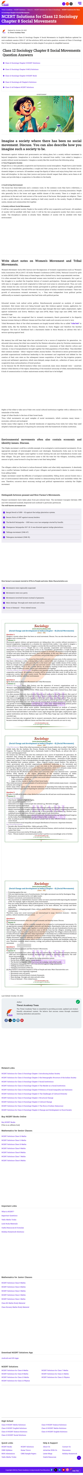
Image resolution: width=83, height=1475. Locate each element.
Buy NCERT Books (8, 1122)
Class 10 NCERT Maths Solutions (54, 1428)
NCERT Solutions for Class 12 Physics (16, 1381)
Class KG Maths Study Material (13, 1303)
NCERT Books (7, 1447)
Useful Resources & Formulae (13, 1228)
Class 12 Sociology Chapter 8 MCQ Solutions (21, 69)
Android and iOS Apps (10, 1358)
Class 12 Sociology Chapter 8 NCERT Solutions (22, 63)
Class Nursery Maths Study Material (15, 1307)
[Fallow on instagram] (18, 1020)
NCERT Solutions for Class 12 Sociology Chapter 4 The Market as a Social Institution (33, 1086)
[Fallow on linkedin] (14, 1020)
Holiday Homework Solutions (13, 1232)
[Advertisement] (41, 238)
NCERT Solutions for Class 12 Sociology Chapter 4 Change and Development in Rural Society (37, 1110)
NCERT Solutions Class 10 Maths (14, 1144)
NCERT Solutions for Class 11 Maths (55, 1374)
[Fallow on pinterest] (22, 1020)
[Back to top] (79, 1458)
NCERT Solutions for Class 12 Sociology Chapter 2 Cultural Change (27, 1102)
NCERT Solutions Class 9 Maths (14, 1148)
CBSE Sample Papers (28, 1453)
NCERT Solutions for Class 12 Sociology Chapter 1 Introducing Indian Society (31, 1073)
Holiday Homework (69, 1453)
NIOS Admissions (8, 1453)
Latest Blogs (47, 1453)
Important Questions (9, 1215)
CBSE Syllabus (7, 1450)
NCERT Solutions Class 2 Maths (14, 1295)
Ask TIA (75, 1471)
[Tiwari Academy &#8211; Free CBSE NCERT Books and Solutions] (5, 3)
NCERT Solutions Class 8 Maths (14, 1152)
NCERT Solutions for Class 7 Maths (55, 1370)
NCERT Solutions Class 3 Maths (14, 1291)
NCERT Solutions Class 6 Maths (14, 1160)
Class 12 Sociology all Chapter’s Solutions (20, 82)
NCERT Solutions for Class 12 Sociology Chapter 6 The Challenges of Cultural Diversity (34, 1094)
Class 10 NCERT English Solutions (54, 1432)
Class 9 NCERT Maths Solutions (14, 1425)
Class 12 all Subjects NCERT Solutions (19, 87)
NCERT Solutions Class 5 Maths (14, 1283)
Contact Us (66, 1447)
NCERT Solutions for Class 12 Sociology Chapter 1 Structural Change (27, 1098)
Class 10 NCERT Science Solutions (14, 1432)
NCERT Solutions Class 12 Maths (14, 1136)
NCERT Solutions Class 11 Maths (14, 1140)
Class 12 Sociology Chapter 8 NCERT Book (21, 76)
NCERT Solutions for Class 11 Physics (56, 1377)
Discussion (66, 1450)
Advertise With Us (50, 1450)
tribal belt (75, 323)
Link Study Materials (10, 1224)
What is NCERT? (8, 1211)
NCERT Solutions (27, 1447)
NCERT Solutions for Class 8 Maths (15, 1374)
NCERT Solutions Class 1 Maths (13, 1299)
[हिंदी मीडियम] (63, 3)
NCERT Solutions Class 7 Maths (14, 1156)
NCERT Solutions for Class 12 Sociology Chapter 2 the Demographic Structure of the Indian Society (39, 1077)
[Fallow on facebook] (6, 1020)
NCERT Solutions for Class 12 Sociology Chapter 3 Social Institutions (28, 1082)
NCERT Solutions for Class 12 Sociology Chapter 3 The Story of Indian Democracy (32, 1106)
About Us (46, 1447)
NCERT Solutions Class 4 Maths (14, 1287)
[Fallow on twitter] (10, 1020)
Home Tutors (26, 1450)
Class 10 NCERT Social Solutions (14, 1435)
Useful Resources (49, 1457)
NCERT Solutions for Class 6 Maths (15, 1370)
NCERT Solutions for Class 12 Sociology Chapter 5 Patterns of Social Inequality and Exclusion (37, 1090)
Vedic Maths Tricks (9, 1220)
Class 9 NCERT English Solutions (14, 1428)
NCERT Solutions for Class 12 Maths (15, 1377)
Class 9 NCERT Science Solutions (54, 1425)
